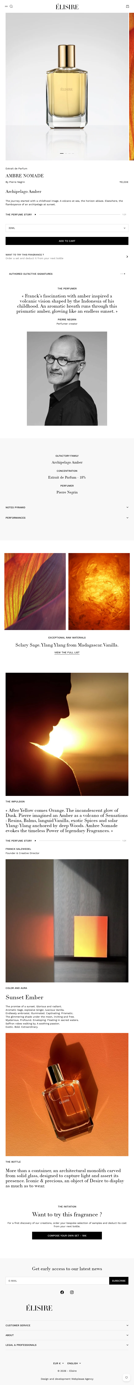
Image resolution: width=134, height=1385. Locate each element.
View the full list (67, 652)
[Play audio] (35, 214)
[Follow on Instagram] (72, 1292)
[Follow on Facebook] (62, 1292)
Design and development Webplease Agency (67, 1378)
